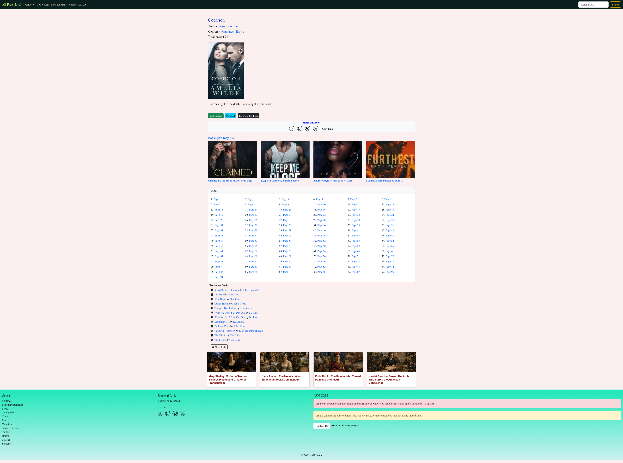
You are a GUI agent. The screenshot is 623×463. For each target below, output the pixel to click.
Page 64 (321, 251)
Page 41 (356, 230)
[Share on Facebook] (292, 128)
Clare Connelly (251, 290)
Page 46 (321, 235)
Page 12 (390, 204)
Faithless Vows (222, 326)
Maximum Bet (221, 321)
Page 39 (287, 230)
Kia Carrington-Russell (251, 330)
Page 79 (219, 266)
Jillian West (233, 294)
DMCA (82, 4)
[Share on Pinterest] (308, 128)
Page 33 (287, 225)
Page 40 (321, 230)
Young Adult (8, 412)
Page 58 (321, 245)
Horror (5, 435)
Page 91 (219, 277)
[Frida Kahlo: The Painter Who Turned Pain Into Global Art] (338, 362)
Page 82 (321, 266)
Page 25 (219, 220)
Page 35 (356, 225)
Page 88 (321, 271)
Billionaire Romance (12, 404)
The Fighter (220, 339)
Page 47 (356, 235)
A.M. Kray (239, 326)
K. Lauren (238, 321)
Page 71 (356, 256)
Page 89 (356, 271)
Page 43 (219, 235)
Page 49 (219, 240)
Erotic (240, 31)
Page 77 (356, 261)
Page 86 (253, 271)
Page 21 (287, 214)
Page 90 (390, 271)
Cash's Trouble (222, 303)
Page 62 (253, 251)
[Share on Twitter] (300, 128)
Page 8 (251, 204)
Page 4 (319, 199)
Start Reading (216, 115)
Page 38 (253, 230)
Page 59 (356, 245)
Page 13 (219, 209)
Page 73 (219, 261)
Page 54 (390, 240)
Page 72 (390, 256)
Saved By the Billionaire (226, 290)
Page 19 (219, 214)
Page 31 (219, 225)
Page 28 (321, 220)
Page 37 (219, 230)
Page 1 (217, 199)
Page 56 (253, 245)
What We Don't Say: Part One (229, 317)
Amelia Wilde (228, 26)
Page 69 (287, 256)
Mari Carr (235, 299)
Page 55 (219, 245)
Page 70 (321, 256)
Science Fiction (10, 428)
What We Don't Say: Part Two (229, 312)
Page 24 (390, 214)
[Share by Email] (315, 128)
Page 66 (390, 251)
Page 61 (219, 251)
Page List (230, 115)
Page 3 (285, 199)
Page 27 (287, 220)
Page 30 (390, 220)
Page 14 (253, 209)
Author (72, 4)
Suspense (7, 443)
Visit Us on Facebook (169, 400)
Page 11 (356, 204)
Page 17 (356, 209)
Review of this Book (248, 115)
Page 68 (253, 256)
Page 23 (356, 214)
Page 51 (287, 240)
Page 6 (387, 199)
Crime (5, 416)
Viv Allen (235, 335)
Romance (227, 31)
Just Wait (219, 294)
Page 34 (321, 225)
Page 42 (390, 230)
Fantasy (6, 420)
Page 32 (253, 225)
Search (615, 4)
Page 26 (253, 220)
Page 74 (253, 261)
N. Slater (253, 312)
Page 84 (390, 266)
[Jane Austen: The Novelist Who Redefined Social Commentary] (285, 362)
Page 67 (219, 256)
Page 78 (390, 261)
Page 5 (353, 199)
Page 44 (253, 235)
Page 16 (321, 209)
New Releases (58, 4)
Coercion (216, 20)
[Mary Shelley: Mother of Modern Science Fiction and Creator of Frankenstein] (231, 362)
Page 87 (287, 271)
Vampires (7, 424)
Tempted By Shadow (225, 308)
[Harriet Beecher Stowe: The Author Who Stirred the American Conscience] (391, 362)
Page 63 (287, 251)
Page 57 (287, 245)
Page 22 (321, 214)
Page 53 (356, 240)
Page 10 (321, 204)
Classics (6, 439)
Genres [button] (28, 4)
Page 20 (253, 214)
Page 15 (287, 209)
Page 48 (390, 235)
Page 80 (253, 266)
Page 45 (287, 235)
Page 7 (217, 204)
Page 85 (219, 271)
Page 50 (253, 240)
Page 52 (321, 240)
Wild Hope (220, 299)
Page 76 (321, 261)
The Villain (220, 335)
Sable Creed (240, 303)
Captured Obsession (224, 330)
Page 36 (390, 225)
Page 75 (287, 261)
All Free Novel (11, 4)
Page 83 (356, 266)
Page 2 (251, 199)
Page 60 (390, 245)
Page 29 (356, 220)
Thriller (6, 432)
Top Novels (43, 4)
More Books (220, 346)
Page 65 (356, 251)
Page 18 (390, 209)
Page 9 (285, 204)
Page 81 (287, 266)
